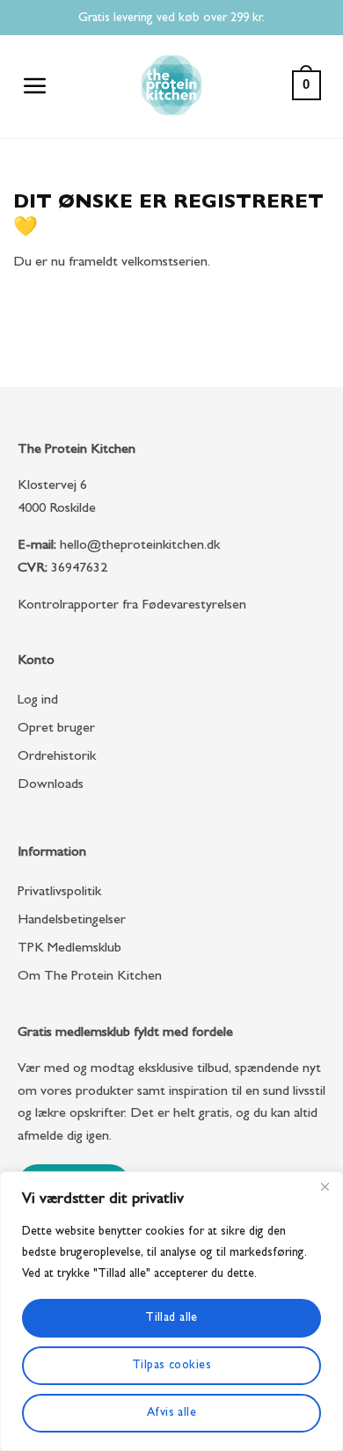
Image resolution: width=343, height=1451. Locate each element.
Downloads (51, 785)
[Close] (324, 1186)
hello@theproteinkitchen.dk (140, 546)
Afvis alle (171, 1413)
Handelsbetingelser (72, 921)
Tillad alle (171, 1318)
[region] (171, 1311)
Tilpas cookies (171, 1366)
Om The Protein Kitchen (90, 977)
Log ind (38, 701)
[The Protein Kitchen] (171, 85)
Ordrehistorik (57, 757)
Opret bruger (56, 729)
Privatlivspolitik (59, 893)
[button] (35, 85)
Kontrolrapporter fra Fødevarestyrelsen (132, 606)
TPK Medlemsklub (69, 949)
